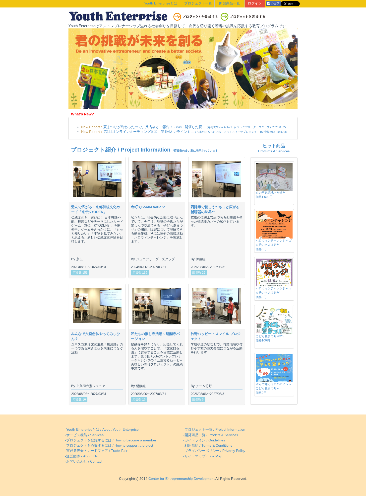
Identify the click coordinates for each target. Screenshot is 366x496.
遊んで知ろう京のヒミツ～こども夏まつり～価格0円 (274, 388)
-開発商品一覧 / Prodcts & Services (210, 435)
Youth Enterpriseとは (160, 3)
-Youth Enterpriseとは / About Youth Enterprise (102, 429)
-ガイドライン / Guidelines (204, 440)
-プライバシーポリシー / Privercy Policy (214, 451)
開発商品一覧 (229, 3)
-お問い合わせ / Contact (83, 461)
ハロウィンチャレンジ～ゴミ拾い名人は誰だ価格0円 (274, 245)
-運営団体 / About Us (81, 456)
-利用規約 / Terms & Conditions (207, 445)
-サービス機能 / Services (84, 435)
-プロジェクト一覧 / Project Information (214, 429)
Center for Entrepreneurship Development (181, 479)
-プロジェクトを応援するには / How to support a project (109, 445)
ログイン (255, 3)
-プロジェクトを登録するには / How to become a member (110, 440)
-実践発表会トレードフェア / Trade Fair (96, 451)
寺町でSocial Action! (148, 207)
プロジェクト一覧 (198, 3)
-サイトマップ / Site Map (202, 456)
